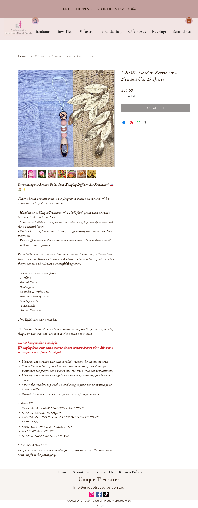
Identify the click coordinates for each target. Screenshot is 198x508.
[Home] (35, 20)
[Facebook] (99, 494)
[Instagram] (91, 494)
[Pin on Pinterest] (131, 122)
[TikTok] (106, 494)
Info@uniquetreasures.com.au (98, 487)
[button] (189, 20)
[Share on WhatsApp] (138, 122)
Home (22, 56)
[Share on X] (146, 122)
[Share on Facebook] (124, 122)
